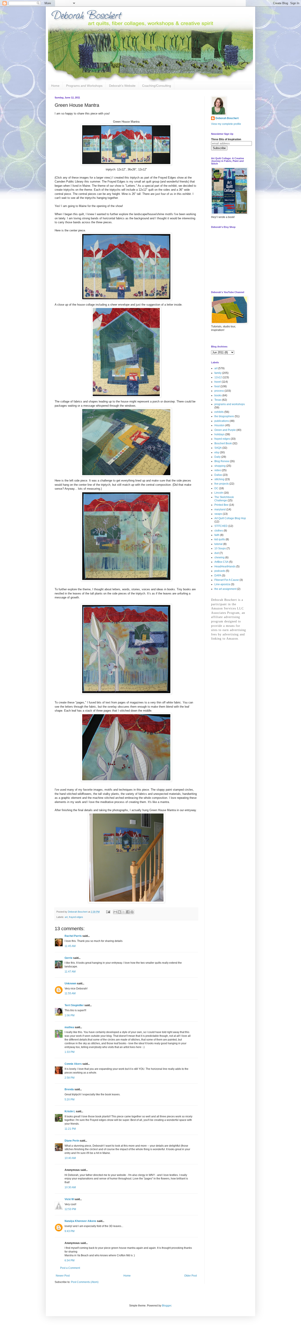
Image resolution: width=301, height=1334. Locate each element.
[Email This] (115, 912)
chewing (219, 557)
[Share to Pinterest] (132, 912)
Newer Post (63, 1275)
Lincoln (218, 492)
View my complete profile (226, 123)
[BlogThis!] (119, 912)
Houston (219, 425)
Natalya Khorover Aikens (80, 1221)
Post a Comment (70, 1267)
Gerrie (68, 957)
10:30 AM (70, 1187)
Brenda (69, 1089)
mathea (69, 1027)
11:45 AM (70, 946)
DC (216, 488)
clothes (218, 530)
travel (217, 381)
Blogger (166, 1305)
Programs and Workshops (84, 85)
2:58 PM (69, 1077)
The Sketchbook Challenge (224, 499)
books (218, 395)
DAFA (217, 575)
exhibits (219, 411)
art (66, 917)
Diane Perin (72, 1140)
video (217, 470)
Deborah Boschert (227, 118)
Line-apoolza (222, 584)
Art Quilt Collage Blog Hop (230, 518)
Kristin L (70, 1111)
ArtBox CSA (221, 561)
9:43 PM (69, 1231)
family (217, 373)
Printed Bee (221, 504)
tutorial (218, 544)
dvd (216, 553)
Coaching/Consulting (156, 85)
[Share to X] (123, 912)
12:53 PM (70, 1209)
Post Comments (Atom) (84, 1282)
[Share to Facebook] (128, 912)
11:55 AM (70, 993)
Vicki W (69, 1199)
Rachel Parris (73, 935)
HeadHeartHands (225, 566)
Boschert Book (223, 443)
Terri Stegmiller (74, 1005)
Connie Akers (73, 1063)
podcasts (219, 570)
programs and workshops (229, 404)
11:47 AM (70, 971)
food (217, 386)
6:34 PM (69, 1260)
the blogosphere (224, 416)
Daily (217, 456)
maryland (220, 509)
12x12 (218, 377)
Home (55, 85)
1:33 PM (69, 1052)
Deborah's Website (122, 85)
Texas (217, 399)
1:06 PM (69, 1015)
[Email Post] (108, 911)
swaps (218, 513)
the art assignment (225, 588)
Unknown (70, 983)
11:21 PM (70, 1128)
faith (216, 535)
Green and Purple (225, 430)
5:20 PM (69, 1099)
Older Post (190, 1275)
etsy (216, 452)
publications (221, 421)
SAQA (218, 447)
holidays (219, 434)
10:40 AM (70, 1158)
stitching (219, 479)
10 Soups (220, 548)
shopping (220, 465)
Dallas (218, 474)
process (219, 390)
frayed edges (76, 917)
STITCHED (221, 526)
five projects (221, 483)
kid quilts (219, 539)
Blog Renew (221, 461)
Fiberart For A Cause (226, 579)
